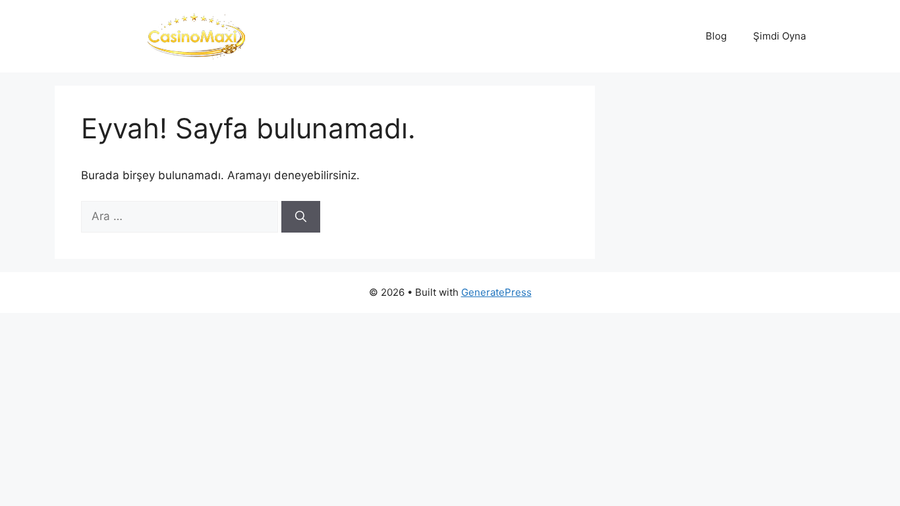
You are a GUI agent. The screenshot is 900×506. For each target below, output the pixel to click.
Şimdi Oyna (779, 36)
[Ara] (300, 217)
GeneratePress (496, 292)
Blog (716, 36)
